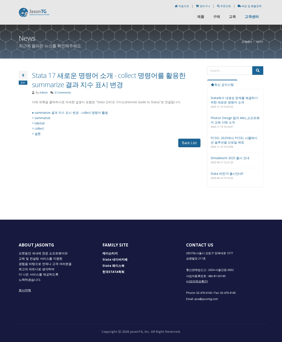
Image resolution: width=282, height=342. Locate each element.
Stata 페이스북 (113, 266)
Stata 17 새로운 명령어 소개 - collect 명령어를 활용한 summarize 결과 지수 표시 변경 (109, 80)
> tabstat (38, 123)
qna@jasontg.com (206, 299)
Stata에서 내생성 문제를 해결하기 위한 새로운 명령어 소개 (234, 100)
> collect (38, 128)
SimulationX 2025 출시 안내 (230, 158)
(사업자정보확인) (197, 281)
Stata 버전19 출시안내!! (227, 173)
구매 (216, 16)
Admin (43, 92)
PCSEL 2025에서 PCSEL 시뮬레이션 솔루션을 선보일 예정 (234, 140)
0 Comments (63, 92)
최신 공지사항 (224, 85)
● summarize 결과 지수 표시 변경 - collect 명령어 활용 (70, 112)
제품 (200, 16)
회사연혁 (25, 290)
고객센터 (252, 16)
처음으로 (184, 6)
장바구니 (205, 6)
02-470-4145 (228, 293)
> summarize (41, 118)
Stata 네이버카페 (115, 259)
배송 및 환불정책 (251, 6)
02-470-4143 (204, 293)
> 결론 (36, 134)
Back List (189, 142)
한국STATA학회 (113, 272)
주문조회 (226, 6)
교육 (232, 16)
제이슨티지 (110, 253)
